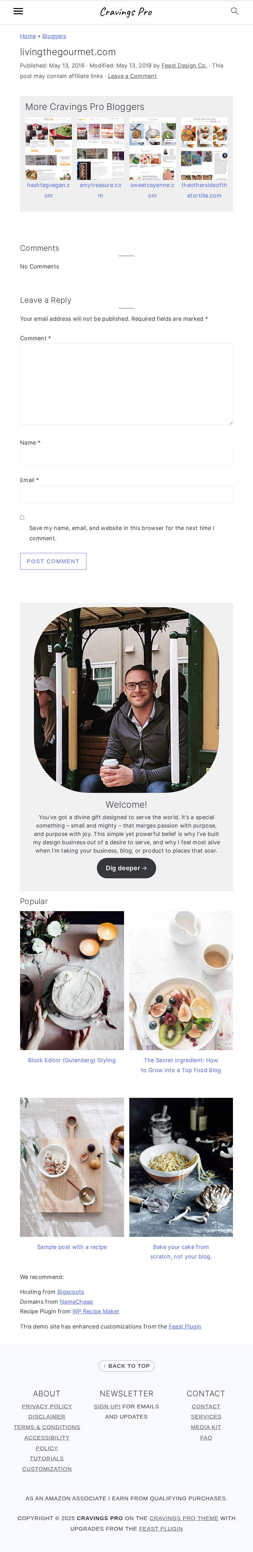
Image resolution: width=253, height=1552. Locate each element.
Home (28, 36)
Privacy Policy (47, 1406)
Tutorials (47, 1458)
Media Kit (206, 1427)
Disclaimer (46, 1417)
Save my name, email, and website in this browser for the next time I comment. (121, 533)
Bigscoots (70, 1292)
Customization (47, 1469)
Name (30, 442)
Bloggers (54, 36)
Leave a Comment (132, 76)
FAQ (206, 1438)
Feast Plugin (185, 1326)
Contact (206, 1406)
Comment (35, 338)
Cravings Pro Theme (184, 1518)
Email (29, 480)
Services (206, 1417)
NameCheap (76, 1301)
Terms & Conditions (47, 1427)
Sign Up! (107, 1406)
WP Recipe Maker (96, 1311)
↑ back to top (126, 1366)
